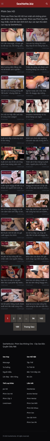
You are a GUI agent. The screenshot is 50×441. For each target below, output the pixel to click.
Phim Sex (30, 413)
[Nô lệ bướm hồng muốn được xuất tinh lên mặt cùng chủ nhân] (12, 295)
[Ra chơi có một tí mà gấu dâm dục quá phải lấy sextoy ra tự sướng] (12, 271)
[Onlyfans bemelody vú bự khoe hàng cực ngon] (37, 105)
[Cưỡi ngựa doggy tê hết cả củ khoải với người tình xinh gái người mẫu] (12, 177)
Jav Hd (5, 389)
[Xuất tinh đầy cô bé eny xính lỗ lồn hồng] (12, 129)
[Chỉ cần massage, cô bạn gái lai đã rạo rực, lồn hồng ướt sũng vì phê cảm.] (12, 34)
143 (41, 318)
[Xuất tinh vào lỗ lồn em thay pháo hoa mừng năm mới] (12, 153)
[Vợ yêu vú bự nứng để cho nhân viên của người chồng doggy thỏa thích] (12, 247)
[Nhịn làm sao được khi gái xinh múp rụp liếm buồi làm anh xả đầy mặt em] (37, 247)
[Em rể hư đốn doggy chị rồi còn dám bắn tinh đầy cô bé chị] (12, 200)
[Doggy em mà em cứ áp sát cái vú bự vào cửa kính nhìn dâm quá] (37, 177)
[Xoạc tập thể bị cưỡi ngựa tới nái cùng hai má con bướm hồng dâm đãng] (37, 200)
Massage (6, 362)
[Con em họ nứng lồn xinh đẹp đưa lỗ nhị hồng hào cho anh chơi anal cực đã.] (37, 34)
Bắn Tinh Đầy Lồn (33, 372)
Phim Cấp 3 (7, 398)
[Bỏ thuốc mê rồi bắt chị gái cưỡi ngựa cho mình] (12, 224)
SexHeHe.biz (25, 4)
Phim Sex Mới (32, 403)
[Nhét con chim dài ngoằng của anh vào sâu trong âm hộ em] (37, 129)
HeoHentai (31, 389)
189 (17, 326)
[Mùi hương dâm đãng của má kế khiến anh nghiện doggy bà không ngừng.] (12, 58)
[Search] (46, 3)
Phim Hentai (31, 398)
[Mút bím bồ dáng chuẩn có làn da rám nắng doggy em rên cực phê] (37, 271)
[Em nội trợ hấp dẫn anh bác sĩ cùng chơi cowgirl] (12, 105)
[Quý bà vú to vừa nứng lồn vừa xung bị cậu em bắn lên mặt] (37, 295)
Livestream (7, 403)
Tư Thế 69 (30, 367)
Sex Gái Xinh (32, 417)
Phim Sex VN (32, 422)
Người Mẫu (7, 372)
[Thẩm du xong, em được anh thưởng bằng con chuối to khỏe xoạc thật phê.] (37, 58)
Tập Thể (30, 362)
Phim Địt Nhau (32, 408)
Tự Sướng (6, 367)
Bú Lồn (29, 377)
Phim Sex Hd (8, 394)
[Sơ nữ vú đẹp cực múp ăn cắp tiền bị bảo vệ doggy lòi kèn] (37, 224)
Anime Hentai (32, 394)
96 (33, 318)
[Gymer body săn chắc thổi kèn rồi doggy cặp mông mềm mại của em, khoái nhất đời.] (37, 82)
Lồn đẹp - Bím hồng (10, 377)
